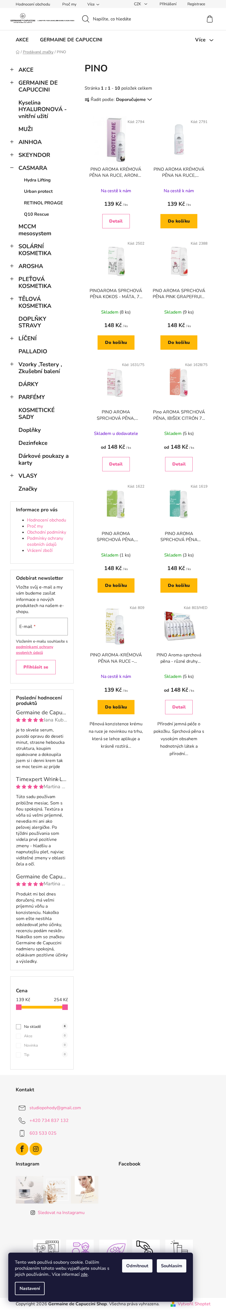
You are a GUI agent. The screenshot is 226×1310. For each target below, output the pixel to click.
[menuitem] (22, 39)
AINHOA (30, 142)
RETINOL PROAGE (43, 203)
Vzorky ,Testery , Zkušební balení (40, 367)
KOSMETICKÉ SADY (36, 413)
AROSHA (30, 266)
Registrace (196, 4)
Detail (116, 221)
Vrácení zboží (40, 550)
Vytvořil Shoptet (194, 1304)
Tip (45, 1054)
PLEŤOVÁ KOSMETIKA (34, 282)
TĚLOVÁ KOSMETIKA (34, 302)
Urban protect (38, 191)
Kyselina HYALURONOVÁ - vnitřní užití (42, 109)
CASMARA (32, 168)
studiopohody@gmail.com (55, 1108)
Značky (27, 489)
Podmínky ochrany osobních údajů (45, 541)
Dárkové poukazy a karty (43, 459)
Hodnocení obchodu (33, 4)
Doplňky (29, 430)
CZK (138, 4)
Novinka (45, 1045)
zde (84, 1274)
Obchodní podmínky (46, 532)
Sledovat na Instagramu (61, 1213)
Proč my (69, 4)
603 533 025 (43, 1133)
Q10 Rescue (36, 214)
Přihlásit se (35, 667)
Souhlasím (171, 1266)
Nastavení (30, 1288)
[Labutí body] (146, 1251)
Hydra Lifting (37, 180)
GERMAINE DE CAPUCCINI (38, 86)
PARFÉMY (31, 397)
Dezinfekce (32, 443)
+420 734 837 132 (49, 1120)
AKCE (25, 70)
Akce (45, 1036)
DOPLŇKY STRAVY (32, 322)
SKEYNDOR (34, 155)
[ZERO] (113, 1251)
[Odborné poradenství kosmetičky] (80, 1251)
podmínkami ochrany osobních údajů (34, 649)
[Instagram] (35, 1149)
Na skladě (45, 1026)
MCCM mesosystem (34, 230)
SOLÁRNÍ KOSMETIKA (34, 249)
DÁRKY (29, 384)
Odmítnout (137, 1266)
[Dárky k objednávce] (179, 1251)
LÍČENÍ (27, 338)
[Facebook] (22, 1149)
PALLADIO (32, 351)
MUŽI (25, 129)
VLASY (27, 476)
